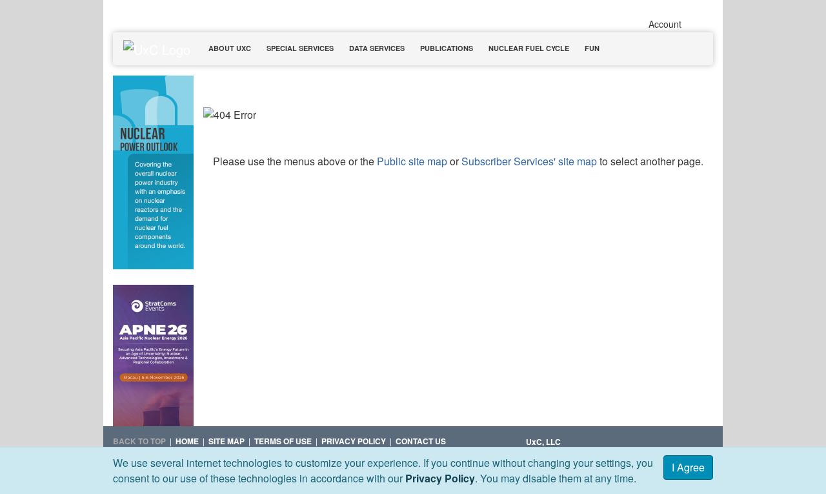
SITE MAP (226, 441)
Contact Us (421, 441)
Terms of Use (283, 441)
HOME (187, 441)
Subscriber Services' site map (529, 161)
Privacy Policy (440, 478)
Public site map (412, 161)
